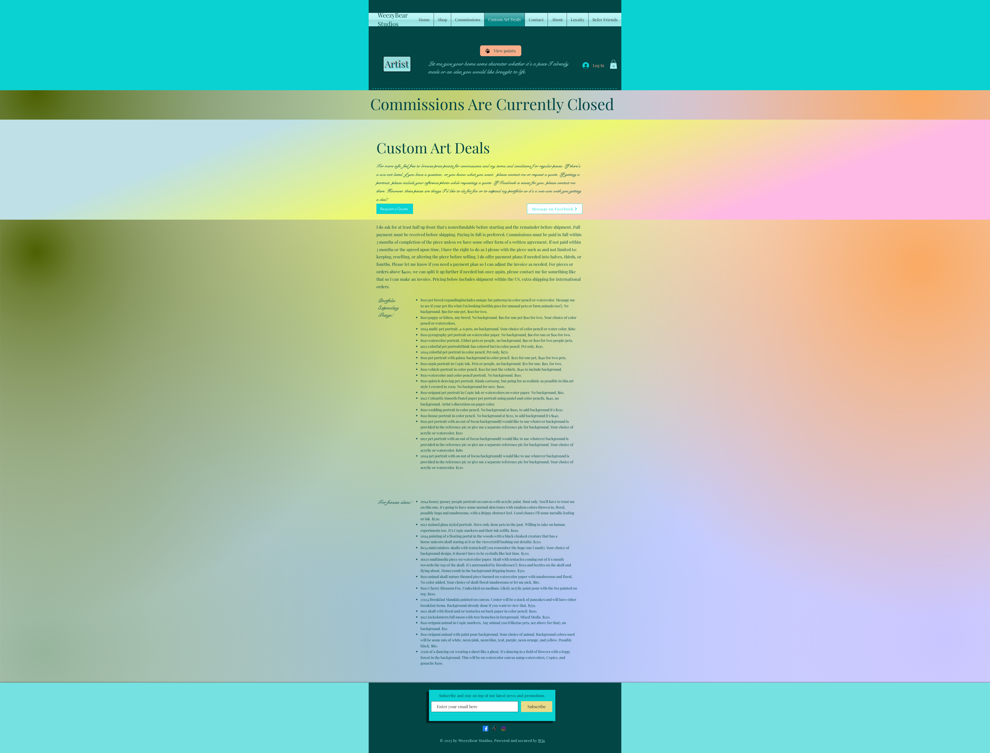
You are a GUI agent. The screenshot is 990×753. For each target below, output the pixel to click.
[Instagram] (503, 728)
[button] (613, 64)
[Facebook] (485, 728)
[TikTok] (494, 728)
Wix (541, 740)
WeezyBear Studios (393, 19)
